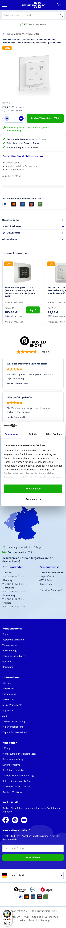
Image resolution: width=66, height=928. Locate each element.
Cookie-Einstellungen (48, 477)
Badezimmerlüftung (12, 759)
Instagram (15, 820)
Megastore (8, 688)
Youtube (24, 820)
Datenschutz (51, 916)
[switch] (7, 923)
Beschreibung (10, 220)
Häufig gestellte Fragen (14, 656)
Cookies (36, 916)
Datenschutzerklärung (13, 721)
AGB (4, 715)
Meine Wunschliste (12, 705)
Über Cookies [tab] (54, 434)
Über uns (7, 683)
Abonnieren (33, 857)
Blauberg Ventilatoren (13, 792)
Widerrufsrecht (28, 920)
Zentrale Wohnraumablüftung (18, 775)
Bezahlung (7, 667)
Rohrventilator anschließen (16, 781)
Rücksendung (9, 650)
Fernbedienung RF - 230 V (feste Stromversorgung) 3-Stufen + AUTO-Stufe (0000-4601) (20, 292)
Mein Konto (8, 699)
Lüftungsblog (9, 694)
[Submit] (61, 15)
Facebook (5, 820)
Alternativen (9, 239)
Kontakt (6, 634)
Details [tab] (33, 434)
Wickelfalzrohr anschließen (16, 786)
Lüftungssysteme (11, 764)
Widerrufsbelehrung (12, 726)
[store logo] (33, 5)
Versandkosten (10, 645)
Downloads (13, 232)
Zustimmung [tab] (12, 434)
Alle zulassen (33, 488)
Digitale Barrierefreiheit (14, 732)
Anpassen (31, 499)
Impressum (8, 710)
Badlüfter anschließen (13, 770)
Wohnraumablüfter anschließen (19, 753)
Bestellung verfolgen (13, 639)
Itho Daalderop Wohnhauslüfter (22, 33)
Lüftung (6, 748)
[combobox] (33, 15)
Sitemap (45, 920)
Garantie (6, 661)
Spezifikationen (11, 226)
